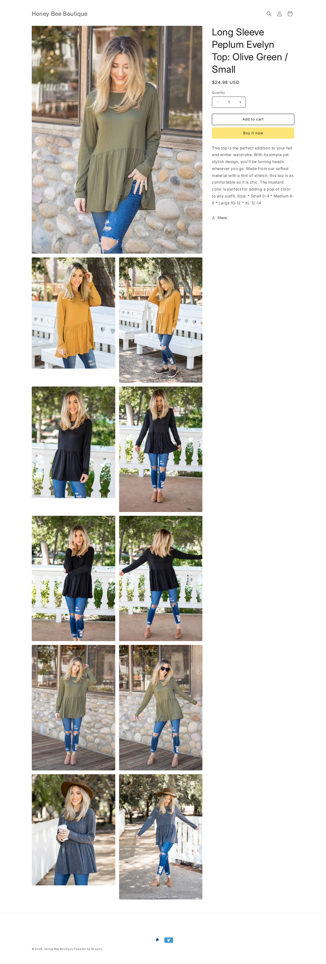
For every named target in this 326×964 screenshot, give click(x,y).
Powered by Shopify (88, 949)
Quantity (218, 92)
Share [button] (222, 218)
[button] (269, 14)
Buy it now (253, 133)
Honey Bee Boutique (58, 949)
